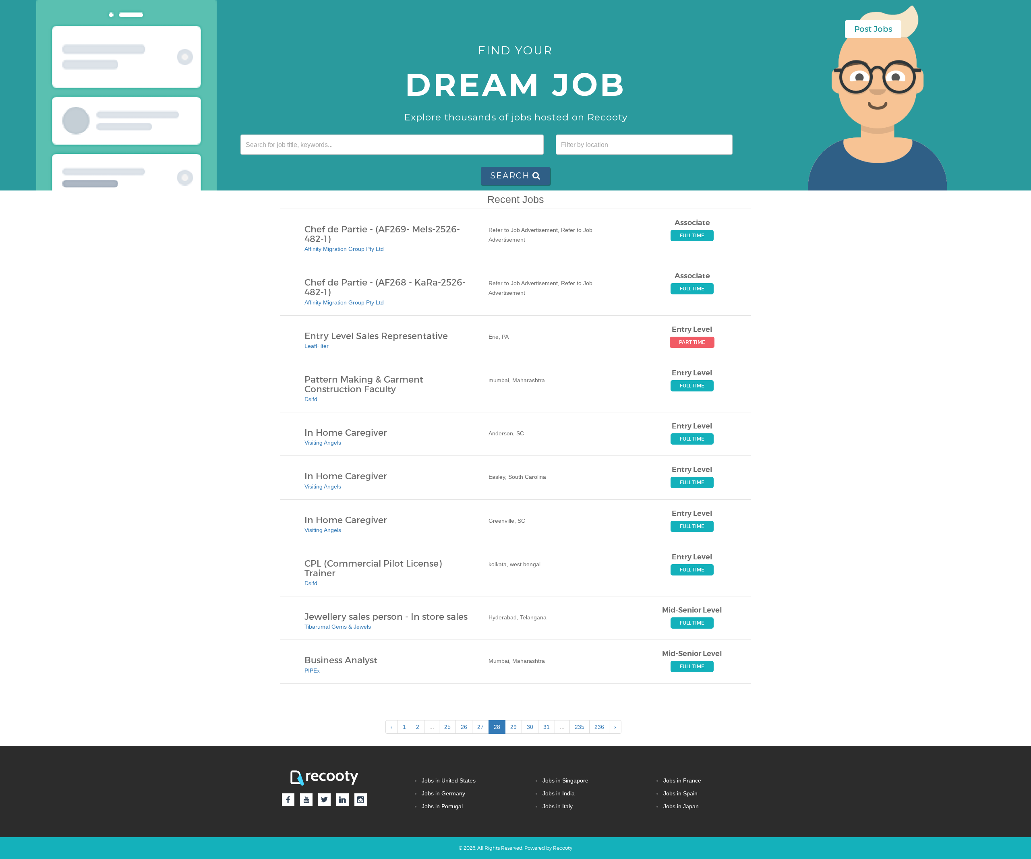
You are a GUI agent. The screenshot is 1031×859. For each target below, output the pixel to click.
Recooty (562, 848)
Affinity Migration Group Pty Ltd (344, 249)
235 (579, 727)
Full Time (692, 235)
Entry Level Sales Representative (376, 336)
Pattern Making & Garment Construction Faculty (363, 384)
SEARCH (511, 175)
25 (447, 727)
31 (546, 727)
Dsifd (310, 399)
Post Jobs (873, 29)
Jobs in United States (449, 780)
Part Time (692, 342)
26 (464, 727)
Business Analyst (340, 660)
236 (599, 727)
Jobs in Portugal (442, 806)
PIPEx (312, 670)
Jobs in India (558, 793)
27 (480, 727)
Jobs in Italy (557, 806)
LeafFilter (316, 346)
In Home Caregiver (345, 433)
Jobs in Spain (680, 793)
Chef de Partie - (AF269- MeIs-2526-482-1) (382, 234)
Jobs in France (682, 780)
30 (530, 727)
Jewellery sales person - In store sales (386, 617)
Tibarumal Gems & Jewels (337, 626)
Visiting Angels (322, 442)
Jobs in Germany (443, 793)
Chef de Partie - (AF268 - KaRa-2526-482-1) (385, 287)
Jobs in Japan (681, 806)
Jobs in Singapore (565, 780)
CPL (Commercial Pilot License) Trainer (373, 568)
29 (513, 727)
